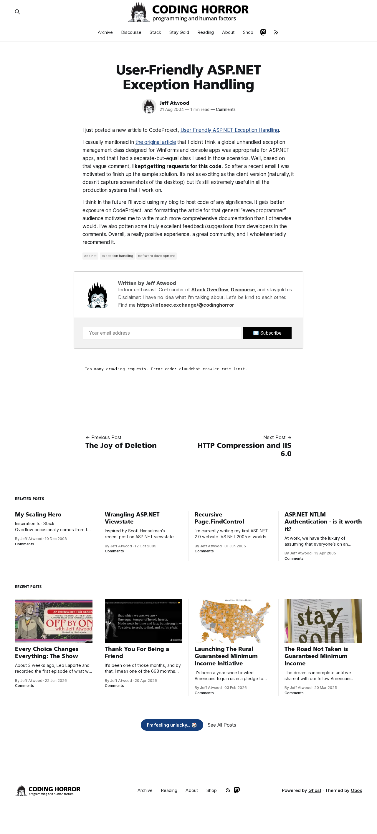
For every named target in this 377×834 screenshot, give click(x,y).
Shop (248, 32)
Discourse (131, 32)
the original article (155, 142)
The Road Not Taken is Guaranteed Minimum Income (316, 656)
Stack (155, 32)
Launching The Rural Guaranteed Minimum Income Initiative (226, 656)
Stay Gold (179, 32)
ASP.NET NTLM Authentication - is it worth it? (323, 521)
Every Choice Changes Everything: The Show (47, 653)
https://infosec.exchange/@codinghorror (185, 305)
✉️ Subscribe (267, 333)
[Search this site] (17, 11)
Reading (205, 32)
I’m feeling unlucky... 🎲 (172, 725)
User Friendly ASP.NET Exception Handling (230, 130)
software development (156, 256)
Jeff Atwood (174, 103)
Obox (356, 790)
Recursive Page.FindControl (219, 518)
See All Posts (222, 725)
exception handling (117, 256)
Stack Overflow (209, 290)
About (228, 32)
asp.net (90, 256)
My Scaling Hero (38, 514)
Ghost (314, 790)
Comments (223, 109)
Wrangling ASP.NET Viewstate (132, 518)
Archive (105, 32)
